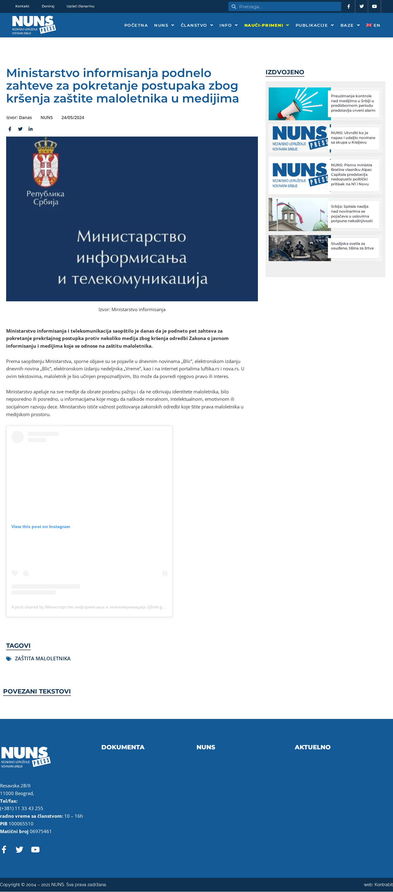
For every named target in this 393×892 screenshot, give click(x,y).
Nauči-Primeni (263, 25)
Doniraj (48, 6)
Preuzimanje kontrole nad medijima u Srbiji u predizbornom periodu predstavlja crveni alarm (353, 103)
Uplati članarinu (80, 6)
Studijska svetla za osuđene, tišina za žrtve (352, 246)
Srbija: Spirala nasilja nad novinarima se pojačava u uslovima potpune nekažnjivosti (351, 213)
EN (376, 25)
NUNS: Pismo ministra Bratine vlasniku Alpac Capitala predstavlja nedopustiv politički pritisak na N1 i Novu (351, 174)
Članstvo (194, 25)
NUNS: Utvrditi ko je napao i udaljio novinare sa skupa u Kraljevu (353, 137)
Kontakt (22, 6)
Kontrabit (384, 884)
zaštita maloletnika (43, 658)
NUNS (161, 25)
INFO (226, 25)
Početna (136, 25)
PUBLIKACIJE (312, 25)
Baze (347, 25)
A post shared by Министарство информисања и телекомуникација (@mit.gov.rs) (92, 606)
